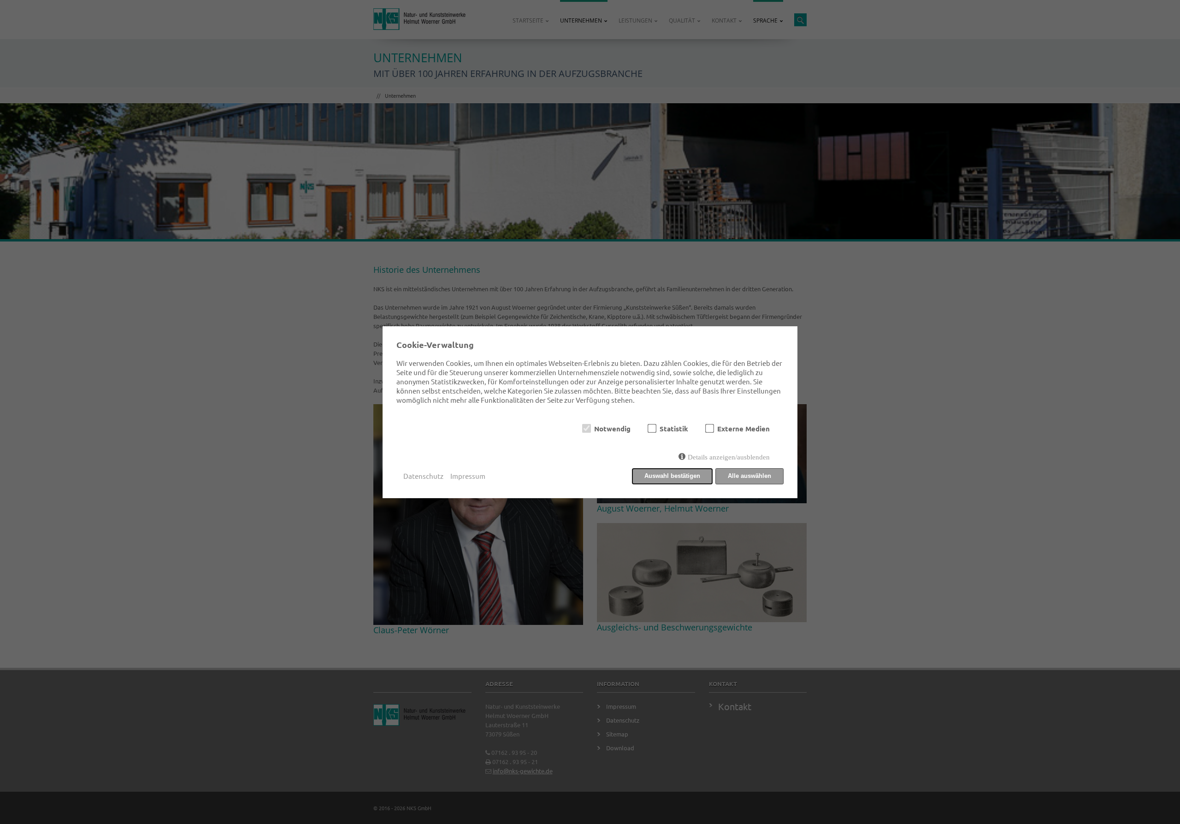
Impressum (467, 475)
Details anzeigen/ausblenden (729, 456)
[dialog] (590, 412)
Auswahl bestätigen (672, 475)
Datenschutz (423, 475)
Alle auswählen (749, 475)
